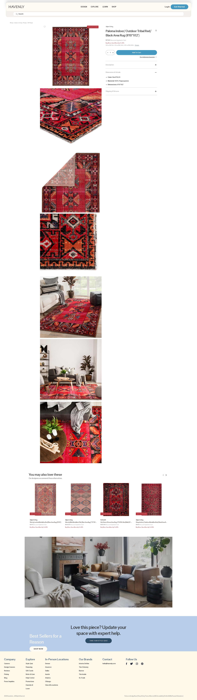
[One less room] (107, 52)
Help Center (30, 678)
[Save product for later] (44, 28)
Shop (11, 22)
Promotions (30, 681)
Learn (28, 689)
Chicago (48, 681)
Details (137, 45)
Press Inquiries (9, 681)
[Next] (166, 475)
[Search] (16, 14)
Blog (5, 678)
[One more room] (113, 52)
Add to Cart (136, 52)
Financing (29, 667)
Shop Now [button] (38, 649)
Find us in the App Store (131, 696)
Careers (7, 663)
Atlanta (47, 678)
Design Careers (9, 667)
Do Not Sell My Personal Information (173, 696)
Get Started (179, 7)
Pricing (6, 674)
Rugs (24, 22)
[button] (71, 56)
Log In (167, 7)
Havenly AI (29, 685)
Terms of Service (149, 696)
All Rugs (30, 22)
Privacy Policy (141, 696)
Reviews (7, 671)
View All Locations (51, 685)
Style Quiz (29, 663)
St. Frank (82, 678)
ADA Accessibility (158, 696)
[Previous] (163, 475)
